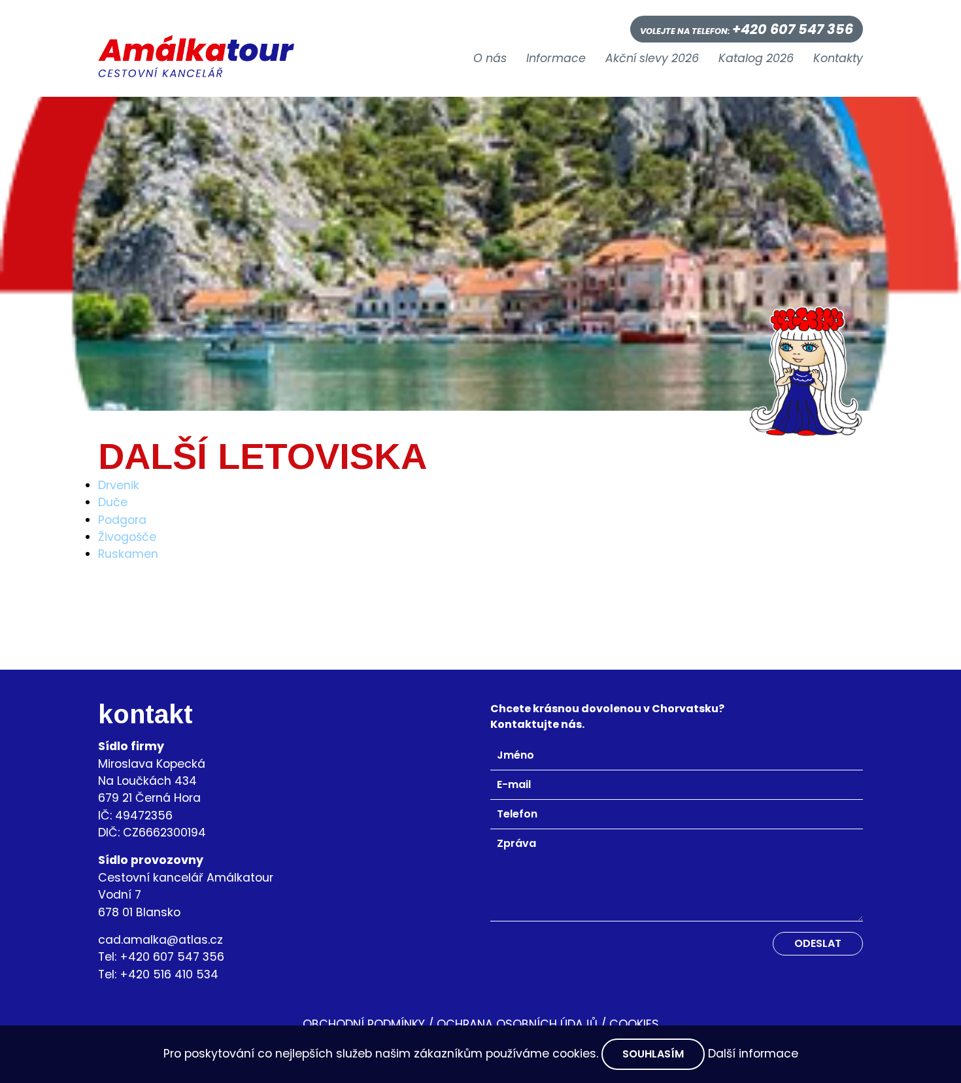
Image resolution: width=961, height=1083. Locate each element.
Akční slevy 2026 (652, 59)
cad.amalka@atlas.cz (160, 940)
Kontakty (838, 59)
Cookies (634, 1024)
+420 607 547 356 (792, 29)
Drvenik (118, 485)
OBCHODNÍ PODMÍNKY (364, 1024)
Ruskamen (128, 554)
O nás (490, 59)
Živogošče (127, 537)
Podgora (122, 520)
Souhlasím (653, 1053)
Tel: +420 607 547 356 (161, 957)
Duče (112, 502)
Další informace (753, 1053)
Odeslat (817, 943)
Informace (556, 59)
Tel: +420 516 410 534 (158, 974)
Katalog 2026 (756, 59)
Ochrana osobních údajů (517, 1024)
